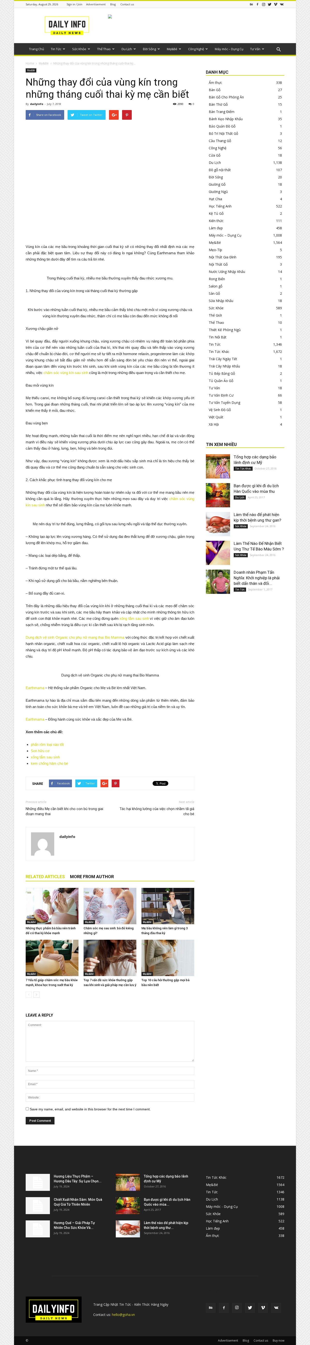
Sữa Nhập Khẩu (221, 300)
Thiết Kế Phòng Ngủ (225, 329)
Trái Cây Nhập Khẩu (224, 366)
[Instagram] (263, 4)
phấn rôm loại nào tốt (47, 744)
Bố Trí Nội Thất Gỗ (223, 133)
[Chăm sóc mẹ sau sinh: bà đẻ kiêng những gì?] (110, 906)
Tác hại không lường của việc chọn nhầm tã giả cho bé (157, 811)
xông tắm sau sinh (134, 618)
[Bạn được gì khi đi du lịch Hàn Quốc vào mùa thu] (218, 495)
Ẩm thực (215, 82)
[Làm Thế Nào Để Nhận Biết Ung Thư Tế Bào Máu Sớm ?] (218, 553)
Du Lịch (127, 49)
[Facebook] (257, 4)
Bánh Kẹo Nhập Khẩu (226, 119)
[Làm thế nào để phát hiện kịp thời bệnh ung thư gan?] (218, 524)
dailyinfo (36, 104)
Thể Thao (104, 49)
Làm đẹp (216, 228)
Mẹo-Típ (215, 249)
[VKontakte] (281, 4)
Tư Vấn (255, 49)
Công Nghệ (196, 49)
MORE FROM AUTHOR (92, 876)
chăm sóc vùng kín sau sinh (66, 373)
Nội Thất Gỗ (218, 264)
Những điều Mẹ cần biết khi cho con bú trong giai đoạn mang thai (64, 811)
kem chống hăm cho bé (49, 763)
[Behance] (251, 4)
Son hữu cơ (40, 751)
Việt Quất (216, 417)
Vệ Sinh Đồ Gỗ (220, 409)
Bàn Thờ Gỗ (218, 104)
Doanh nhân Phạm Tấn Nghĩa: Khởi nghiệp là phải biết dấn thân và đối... (257, 578)
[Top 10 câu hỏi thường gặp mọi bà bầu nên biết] (167, 958)
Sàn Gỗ (214, 293)
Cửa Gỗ (214, 155)
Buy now (278, 1340)
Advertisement (96, 4)
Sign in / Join (74, 4)
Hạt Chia (215, 199)
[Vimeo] (275, 4)
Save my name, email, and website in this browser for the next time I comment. (90, 1109)
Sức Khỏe (79, 49)
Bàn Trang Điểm (221, 111)
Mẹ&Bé (172, 49)
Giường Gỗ (217, 184)
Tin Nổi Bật (217, 337)
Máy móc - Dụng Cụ (222, 1206)
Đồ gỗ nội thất (220, 169)
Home (30, 63)
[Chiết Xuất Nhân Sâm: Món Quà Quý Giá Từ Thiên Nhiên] (38, 1205)
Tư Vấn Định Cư (221, 395)
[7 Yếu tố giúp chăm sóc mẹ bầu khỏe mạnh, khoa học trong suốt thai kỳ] (52, 958)
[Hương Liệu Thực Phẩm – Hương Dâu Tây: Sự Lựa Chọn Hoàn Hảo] (38, 1182)
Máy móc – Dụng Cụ (229, 49)
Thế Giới (215, 315)
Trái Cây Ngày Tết (223, 359)
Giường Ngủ (218, 191)
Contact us (127, 4)
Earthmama (35, 688)
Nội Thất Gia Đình (222, 257)
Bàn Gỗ (214, 90)
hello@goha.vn (123, 1314)
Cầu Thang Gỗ (220, 140)
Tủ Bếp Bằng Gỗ (222, 373)
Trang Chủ (36, 49)
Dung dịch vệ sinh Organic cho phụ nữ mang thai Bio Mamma (75, 637)
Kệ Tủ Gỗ (216, 213)
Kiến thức (216, 220)
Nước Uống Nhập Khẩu (227, 271)
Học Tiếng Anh (220, 206)
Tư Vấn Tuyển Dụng (224, 402)
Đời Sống (149, 49)
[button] (278, 50)
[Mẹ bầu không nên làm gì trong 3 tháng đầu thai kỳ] (167, 906)
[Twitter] (269, 4)
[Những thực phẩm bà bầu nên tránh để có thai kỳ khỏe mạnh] (52, 906)
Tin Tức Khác (219, 351)
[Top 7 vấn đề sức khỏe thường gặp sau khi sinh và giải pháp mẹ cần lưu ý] (110, 958)
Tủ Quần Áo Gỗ (221, 380)
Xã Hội (214, 424)
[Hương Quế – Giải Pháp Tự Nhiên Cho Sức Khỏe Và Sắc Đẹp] (38, 1228)
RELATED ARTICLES (45, 876)
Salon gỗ (215, 286)
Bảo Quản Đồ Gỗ (222, 126)
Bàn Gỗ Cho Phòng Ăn (226, 97)
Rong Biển (217, 279)
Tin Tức (56, 49)
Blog (113, 4)
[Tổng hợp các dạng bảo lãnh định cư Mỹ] (218, 466)
